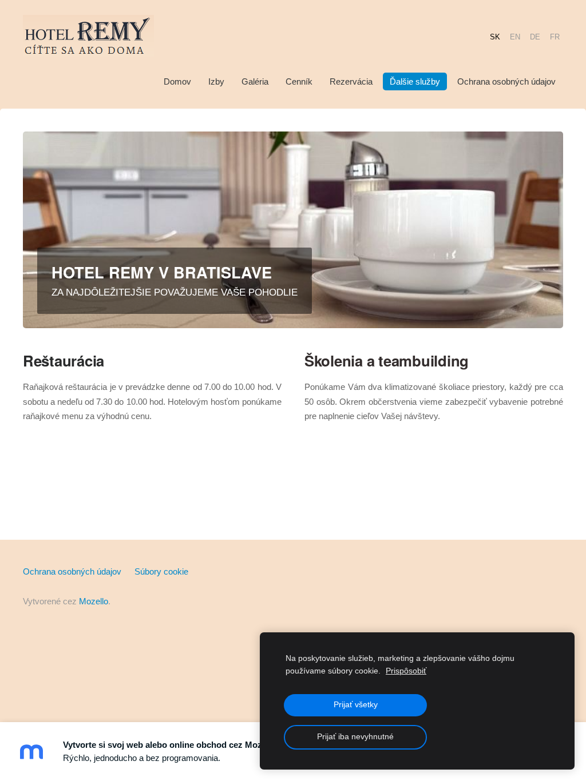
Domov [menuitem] (177, 81)
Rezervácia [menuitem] (351, 81)
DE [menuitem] (535, 36)
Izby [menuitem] (216, 81)
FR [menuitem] (555, 36)
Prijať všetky (356, 704)
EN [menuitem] (515, 36)
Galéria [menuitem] (254, 81)
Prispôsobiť (406, 671)
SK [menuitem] (495, 36)
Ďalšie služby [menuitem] (415, 81)
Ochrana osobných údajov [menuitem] (506, 81)
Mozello (93, 601)
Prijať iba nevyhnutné (355, 736)
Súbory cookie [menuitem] (161, 571)
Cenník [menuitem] (299, 81)
